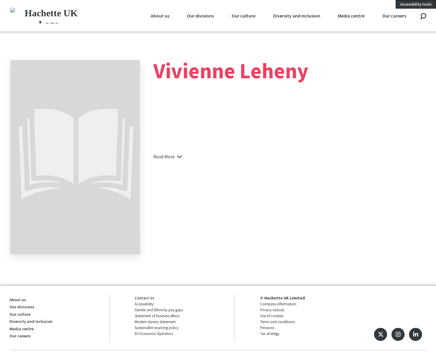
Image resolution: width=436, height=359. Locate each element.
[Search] (423, 17)
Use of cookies (271, 315)
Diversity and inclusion (296, 16)
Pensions (267, 327)
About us (160, 16)
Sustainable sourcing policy (157, 327)
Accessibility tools (416, 4)
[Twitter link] (380, 334)
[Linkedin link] (415, 334)
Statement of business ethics (157, 315)
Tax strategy (269, 333)
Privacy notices (272, 309)
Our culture (243, 16)
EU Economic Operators (154, 333)
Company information (278, 303)
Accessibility (144, 303)
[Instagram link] (398, 334)
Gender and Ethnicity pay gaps (159, 309)
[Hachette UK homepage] (48, 15)
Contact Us (144, 298)
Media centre (351, 16)
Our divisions (200, 16)
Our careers (394, 16)
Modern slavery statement (155, 321)
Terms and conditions (277, 321)
